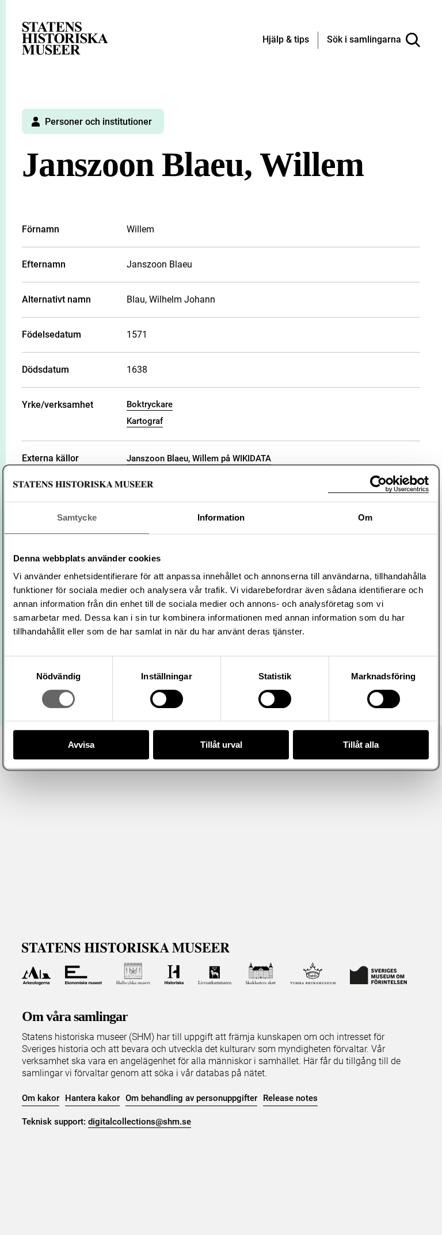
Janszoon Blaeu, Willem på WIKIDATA (199, 458)
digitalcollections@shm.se (139, 1122)
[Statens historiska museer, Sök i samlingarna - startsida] (65, 37)
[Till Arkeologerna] (36, 973)
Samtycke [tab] (77, 517)
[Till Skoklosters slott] (261, 973)
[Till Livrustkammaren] (214, 973)
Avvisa (81, 745)
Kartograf (145, 421)
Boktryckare (150, 404)
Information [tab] (221, 517)
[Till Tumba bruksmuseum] (313, 973)
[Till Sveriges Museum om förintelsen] (378, 973)
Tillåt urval (221, 745)
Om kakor (40, 1098)
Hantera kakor (92, 1098)
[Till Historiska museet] (174, 973)
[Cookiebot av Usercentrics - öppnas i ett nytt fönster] (378, 484)
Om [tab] (365, 517)
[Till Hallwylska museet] (133, 973)
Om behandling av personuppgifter (191, 1098)
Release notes (290, 1098)
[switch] (166, 699)
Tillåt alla (361, 745)
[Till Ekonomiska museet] (83, 973)
